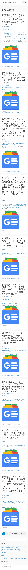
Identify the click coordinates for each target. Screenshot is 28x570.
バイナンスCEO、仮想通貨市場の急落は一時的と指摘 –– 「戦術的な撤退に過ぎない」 (13, 501)
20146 (15, 533)
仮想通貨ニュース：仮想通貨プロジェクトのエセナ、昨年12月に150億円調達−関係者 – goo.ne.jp (13, 242)
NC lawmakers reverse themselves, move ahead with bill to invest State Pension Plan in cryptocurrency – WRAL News (13, 557)
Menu (25, 2)
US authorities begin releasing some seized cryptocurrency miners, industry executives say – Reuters (13, 546)
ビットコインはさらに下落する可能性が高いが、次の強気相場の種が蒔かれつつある (15, 35)
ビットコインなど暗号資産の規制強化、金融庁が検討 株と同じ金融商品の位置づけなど (13, 399)
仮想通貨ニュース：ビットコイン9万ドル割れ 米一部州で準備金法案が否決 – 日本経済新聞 (13, 434)
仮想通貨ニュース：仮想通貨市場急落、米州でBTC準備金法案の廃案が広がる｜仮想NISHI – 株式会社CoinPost (13, 338)
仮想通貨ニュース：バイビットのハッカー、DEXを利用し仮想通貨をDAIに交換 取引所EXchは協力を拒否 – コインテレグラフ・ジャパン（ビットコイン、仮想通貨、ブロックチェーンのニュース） (14, 127)
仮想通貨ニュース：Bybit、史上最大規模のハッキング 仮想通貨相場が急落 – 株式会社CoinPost (13, 76)
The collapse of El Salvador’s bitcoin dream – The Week (13, 549)
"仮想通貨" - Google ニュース (11, 66)
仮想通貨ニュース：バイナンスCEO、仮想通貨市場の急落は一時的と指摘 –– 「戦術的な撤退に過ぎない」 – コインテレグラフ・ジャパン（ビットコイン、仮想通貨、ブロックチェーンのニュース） (13, 485)
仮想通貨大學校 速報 (8, 2)
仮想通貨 (18, 66)
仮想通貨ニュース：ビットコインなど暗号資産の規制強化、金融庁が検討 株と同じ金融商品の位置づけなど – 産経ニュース (13, 386)
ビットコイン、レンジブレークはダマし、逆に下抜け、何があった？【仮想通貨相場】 (15, 39)
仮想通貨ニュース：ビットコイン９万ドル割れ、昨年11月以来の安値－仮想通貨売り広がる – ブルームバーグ (13, 19)
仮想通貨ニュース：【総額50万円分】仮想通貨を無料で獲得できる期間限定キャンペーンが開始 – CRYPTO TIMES (13, 289)
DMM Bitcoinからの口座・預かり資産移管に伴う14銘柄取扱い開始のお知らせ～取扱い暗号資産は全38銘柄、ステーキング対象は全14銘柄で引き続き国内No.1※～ (14, 206)
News (4, 28)
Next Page (21, 533)
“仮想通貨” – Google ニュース (10, 45)
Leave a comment (5, 29)
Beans (2, 568)
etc (6, 65)
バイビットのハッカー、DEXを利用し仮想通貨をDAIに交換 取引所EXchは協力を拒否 (13, 144)
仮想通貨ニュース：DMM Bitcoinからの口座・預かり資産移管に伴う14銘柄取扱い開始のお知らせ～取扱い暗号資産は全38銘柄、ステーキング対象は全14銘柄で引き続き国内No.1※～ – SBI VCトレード (13, 187)
